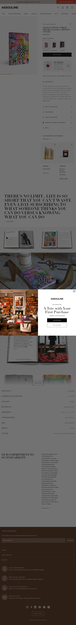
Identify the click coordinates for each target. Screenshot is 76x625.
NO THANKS (57, 325)
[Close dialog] (74, 291)
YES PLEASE (57, 320)
